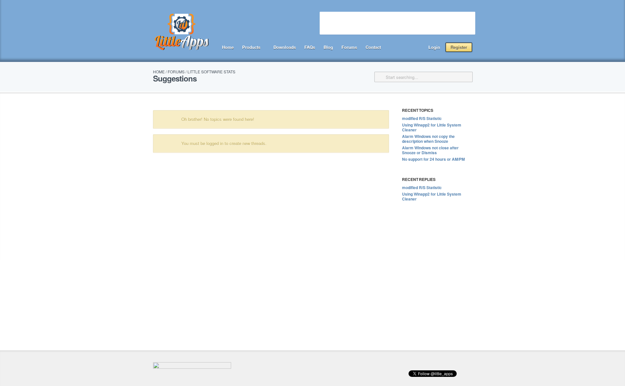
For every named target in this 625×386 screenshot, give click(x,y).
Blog (328, 47)
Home (228, 47)
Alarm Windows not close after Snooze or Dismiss (430, 150)
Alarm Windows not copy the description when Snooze (428, 138)
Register (459, 47)
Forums (349, 47)
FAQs (309, 47)
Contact (373, 47)
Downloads (284, 47)
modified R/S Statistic (422, 118)
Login (434, 47)
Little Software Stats (211, 71)
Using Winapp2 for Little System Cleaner (431, 127)
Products (251, 47)
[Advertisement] (397, 23)
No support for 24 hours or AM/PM (433, 159)
